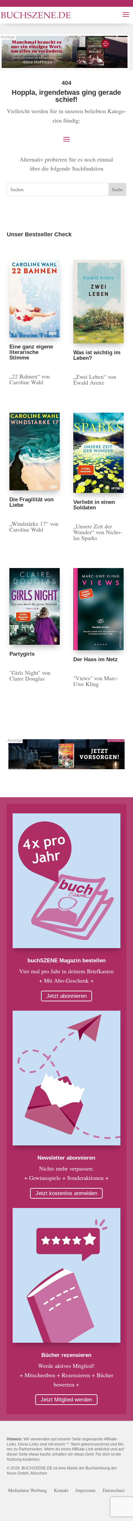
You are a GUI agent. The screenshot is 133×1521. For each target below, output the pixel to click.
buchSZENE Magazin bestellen (66, 960)
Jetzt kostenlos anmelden (66, 1193)
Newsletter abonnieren (66, 1158)
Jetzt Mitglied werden (66, 1400)
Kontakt (61, 1490)
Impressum (86, 1490)
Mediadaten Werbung (27, 1490)
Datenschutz (114, 1490)
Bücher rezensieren (66, 1355)
